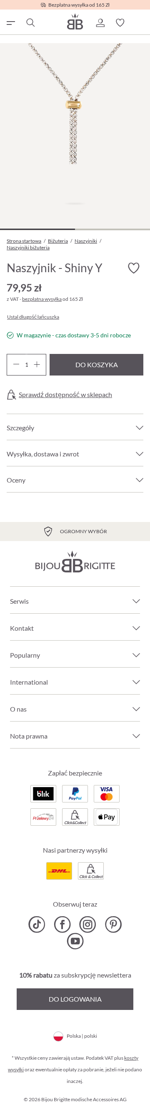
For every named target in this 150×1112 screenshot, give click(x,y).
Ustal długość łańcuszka (33, 317)
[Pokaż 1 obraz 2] (37, 229)
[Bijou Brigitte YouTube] (75, 941)
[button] (100, 23)
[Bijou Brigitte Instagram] (87, 924)
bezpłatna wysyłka (42, 299)
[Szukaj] (30, 23)
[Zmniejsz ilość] (16, 365)
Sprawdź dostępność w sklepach (65, 394)
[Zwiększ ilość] (37, 365)
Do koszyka (96, 364)
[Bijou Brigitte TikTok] (37, 924)
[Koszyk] (140, 23)
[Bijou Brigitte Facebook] (62, 924)
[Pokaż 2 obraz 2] (112, 229)
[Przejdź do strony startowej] (75, 21)
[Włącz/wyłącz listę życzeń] (133, 268)
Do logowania (75, 999)
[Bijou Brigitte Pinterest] (113, 924)
